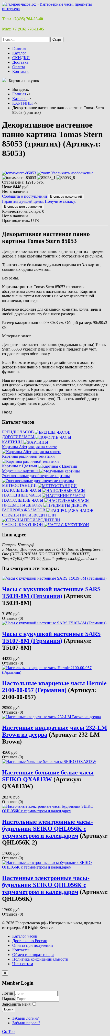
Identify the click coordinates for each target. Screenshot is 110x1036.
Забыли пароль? (26, 1023)
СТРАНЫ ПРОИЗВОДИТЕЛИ (29, 515)
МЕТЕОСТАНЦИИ (20, 485)
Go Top (8, 1031)
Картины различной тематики (28, 456)
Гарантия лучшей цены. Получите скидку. (39, 201)
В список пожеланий (66, 196)
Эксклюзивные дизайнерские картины (36, 476)
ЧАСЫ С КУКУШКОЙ (23, 524)
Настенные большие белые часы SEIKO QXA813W (48, 776)
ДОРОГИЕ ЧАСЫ (18, 437)
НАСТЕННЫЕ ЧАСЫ (22, 495)
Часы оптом (22, 964)
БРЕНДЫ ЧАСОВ (18, 432)
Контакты (20, 71)
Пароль (9, 998)
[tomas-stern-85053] (19, 177)
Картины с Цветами (20, 466)
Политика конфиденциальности (40, 959)
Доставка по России (29, 941)
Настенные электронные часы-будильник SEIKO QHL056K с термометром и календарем (46, 885)
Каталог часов (24, 936)
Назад (7, 412)
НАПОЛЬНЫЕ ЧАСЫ (22, 490)
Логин (7, 993)
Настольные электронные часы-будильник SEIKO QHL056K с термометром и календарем (47, 828)
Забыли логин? (25, 1018)
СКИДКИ (21, 57)
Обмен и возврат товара (33, 954)
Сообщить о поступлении (24, 196)
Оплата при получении (32, 945)
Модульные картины (20, 471)
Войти (8, 1009)
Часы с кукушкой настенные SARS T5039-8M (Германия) (51, 592)
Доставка (20, 62)
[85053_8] (66, 177)
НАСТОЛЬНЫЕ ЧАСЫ (23, 500)
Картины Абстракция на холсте (29, 447)
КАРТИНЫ (13, 442)
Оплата (18, 67)
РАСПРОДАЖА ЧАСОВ (24, 510)
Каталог (19, 53)
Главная (19, 48)
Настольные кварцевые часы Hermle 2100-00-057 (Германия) (54, 686)
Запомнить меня (16, 1004)
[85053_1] (46, 177)
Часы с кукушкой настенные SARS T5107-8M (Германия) (51, 637)
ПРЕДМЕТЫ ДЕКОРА (22, 505)
